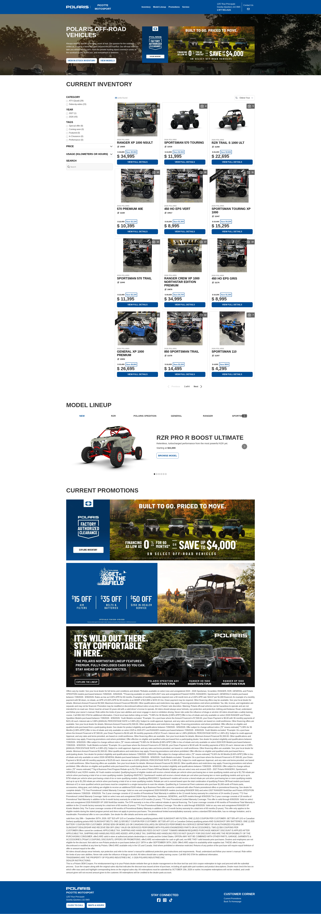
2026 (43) (73, 117)
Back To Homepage (232, 901)
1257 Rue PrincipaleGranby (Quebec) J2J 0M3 (78, 898)
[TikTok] (171, 900)
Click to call (75, 905)
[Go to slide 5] (163, 474)
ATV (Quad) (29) (76, 101)
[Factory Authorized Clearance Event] (198, 44)
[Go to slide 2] (156, 474)
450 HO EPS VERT (177, 208)
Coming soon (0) (76, 129)
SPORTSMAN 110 (224, 351)
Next (196, 386)
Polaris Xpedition (145, 416)
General (176, 416)
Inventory (146, 7)
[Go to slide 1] (154, 474)
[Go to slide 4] (161, 474)
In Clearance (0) (76, 136)
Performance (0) (76, 140)
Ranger (208, 416)
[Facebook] (159, 900)
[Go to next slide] (247, 44)
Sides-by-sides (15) (77, 104)
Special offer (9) (76, 126)
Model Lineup (159, 7)
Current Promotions (232, 898)
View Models (107, 61)
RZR (113, 416)
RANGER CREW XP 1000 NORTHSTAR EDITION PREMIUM (181, 282)
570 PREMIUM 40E (130, 208)
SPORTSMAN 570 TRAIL (134, 278)
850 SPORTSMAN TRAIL (181, 351)
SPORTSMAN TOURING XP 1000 (231, 210)
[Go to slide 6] (166, 474)
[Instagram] (165, 900)
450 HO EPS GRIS (224, 278)
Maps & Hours (96, 905)
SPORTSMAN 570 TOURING (184, 142)
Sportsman (239, 416)
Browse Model (167, 455)
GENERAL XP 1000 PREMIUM (130, 353)
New (82, 416)
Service (185, 7)
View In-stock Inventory (81, 61)
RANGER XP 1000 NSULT (135, 142)
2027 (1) (72, 113)
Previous (176, 386)
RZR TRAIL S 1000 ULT (228, 142)
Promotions (174, 7)
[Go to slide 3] (159, 474)
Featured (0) (74, 133)
